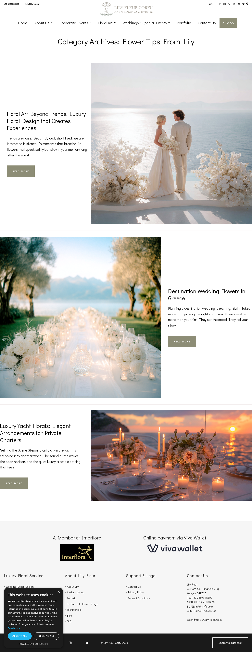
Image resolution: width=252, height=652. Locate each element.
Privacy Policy (136, 592)
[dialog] (33, 618)
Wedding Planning (179, 136)
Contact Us (134, 586)
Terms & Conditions (139, 598)
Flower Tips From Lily (162, 130)
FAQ (69, 621)
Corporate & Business (157, 443)
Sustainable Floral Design (82, 604)
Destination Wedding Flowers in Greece (206, 294)
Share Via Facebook (230, 643)
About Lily (73, 586)
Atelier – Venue (75, 592)
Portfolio (71, 598)
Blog (69, 615)
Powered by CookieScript (33, 643)
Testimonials (74, 609)
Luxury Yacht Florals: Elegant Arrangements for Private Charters (35, 433)
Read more (14, 628)
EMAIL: (191, 606)
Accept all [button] (19, 636)
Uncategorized (60, 309)
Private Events (173, 449)
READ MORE (21, 171)
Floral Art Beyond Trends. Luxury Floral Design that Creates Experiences (46, 121)
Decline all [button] (46, 636)
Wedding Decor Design (20, 586)
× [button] (58, 591)
